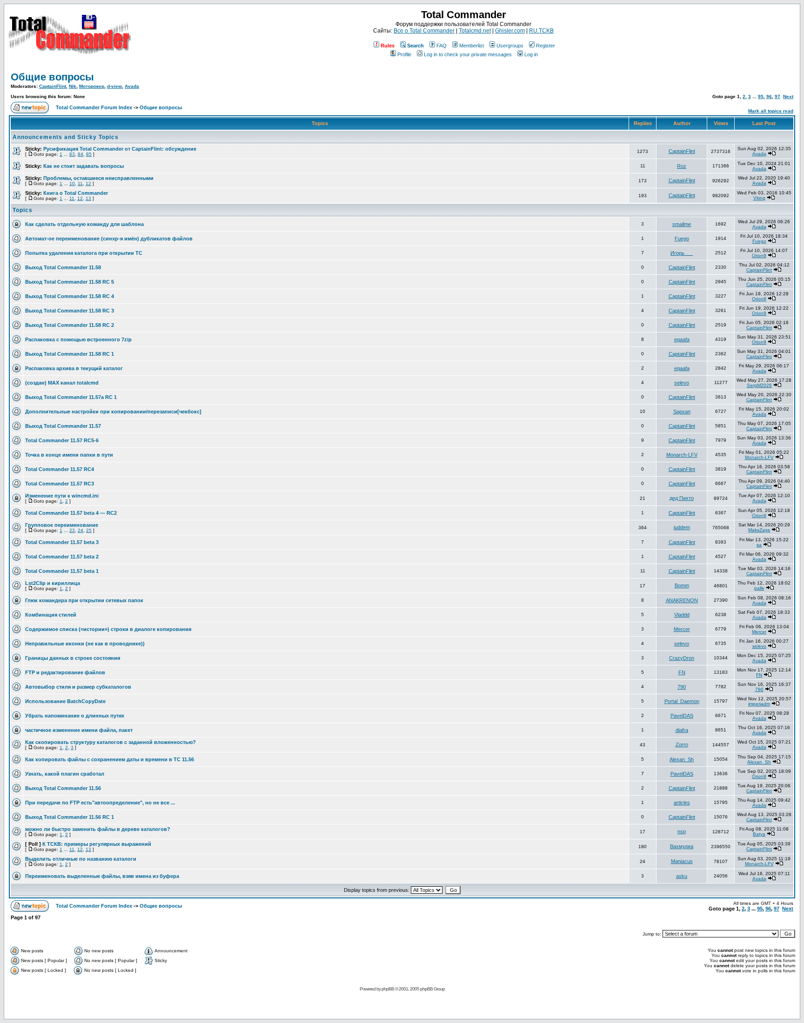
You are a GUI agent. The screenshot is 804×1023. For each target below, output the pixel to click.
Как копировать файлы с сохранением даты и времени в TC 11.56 (109, 759)
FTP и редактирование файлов (65, 672)
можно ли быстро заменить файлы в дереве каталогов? (97, 829)
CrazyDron (681, 658)
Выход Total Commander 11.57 (63, 426)
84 (80, 154)
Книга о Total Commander (75, 193)
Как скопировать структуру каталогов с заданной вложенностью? (110, 742)
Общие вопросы (52, 77)
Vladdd (682, 615)
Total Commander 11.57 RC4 (59, 469)
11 (80, 183)
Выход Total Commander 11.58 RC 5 (69, 282)
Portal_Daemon (681, 701)
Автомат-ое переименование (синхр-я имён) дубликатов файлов (109, 238)
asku (681, 876)
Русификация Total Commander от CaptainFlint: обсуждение (119, 149)
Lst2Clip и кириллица (52, 583)
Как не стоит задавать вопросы (83, 166)
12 (88, 183)
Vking (759, 197)
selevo (681, 382)
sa (759, 544)
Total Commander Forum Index (94, 107)
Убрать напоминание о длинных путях (74, 715)
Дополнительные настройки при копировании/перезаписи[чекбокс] (113, 411)
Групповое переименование (61, 525)
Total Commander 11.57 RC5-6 (62, 440)
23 (72, 530)
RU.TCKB (541, 30)
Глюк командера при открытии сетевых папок (84, 600)
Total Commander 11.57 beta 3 (62, 542)
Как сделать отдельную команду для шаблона (84, 224)
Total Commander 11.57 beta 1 (62, 571)
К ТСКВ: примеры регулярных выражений (96, 844)
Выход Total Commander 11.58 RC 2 (69, 325)
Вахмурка (681, 846)
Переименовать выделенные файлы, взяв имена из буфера (102, 876)
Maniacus (682, 861)
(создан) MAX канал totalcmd (62, 382)
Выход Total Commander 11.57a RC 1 (71, 397)
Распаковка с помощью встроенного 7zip (78, 339)
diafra (682, 730)
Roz (681, 166)
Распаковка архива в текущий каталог (74, 368)
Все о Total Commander (424, 30)
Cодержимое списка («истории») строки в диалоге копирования (108, 629)
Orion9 (759, 255)
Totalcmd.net (475, 30)
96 (769, 96)
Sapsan (681, 411)
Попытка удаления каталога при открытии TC (83, 253)
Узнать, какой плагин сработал (64, 774)
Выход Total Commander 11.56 (63, 788)
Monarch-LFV (681, 455)
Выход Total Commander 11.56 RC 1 (69, 817)
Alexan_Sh (682, 759)
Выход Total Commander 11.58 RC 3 (69, 310)
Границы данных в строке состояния (72, 658)
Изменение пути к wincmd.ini (62, 495)
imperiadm (759, 703)
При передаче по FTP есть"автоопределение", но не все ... (100, 802)
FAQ (441, 45)
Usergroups (509, 45)
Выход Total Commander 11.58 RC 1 (69, 354)
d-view (114, 86)
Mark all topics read (770, 110)
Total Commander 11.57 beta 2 (62, 556)
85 (89, 154)
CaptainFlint (52, 86)
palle (759, 588)
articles (682, 802)
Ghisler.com (510, 30)
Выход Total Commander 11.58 (63, 267)
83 (72, 154)
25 (89, 530)
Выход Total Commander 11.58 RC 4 (69, 296)
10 (72, 183)
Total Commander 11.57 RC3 (59, 483)
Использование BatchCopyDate (65, 701)
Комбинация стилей (50, 615)
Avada (132, 86)
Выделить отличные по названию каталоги (80, 859)
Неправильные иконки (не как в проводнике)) (85, 643)
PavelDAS (681, 715)
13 (88, 198)
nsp (681, 831)
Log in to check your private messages (468, 54)
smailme (681, 224)
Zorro (682, 744)
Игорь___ (681, 253)
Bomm (682, 585)
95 (761, 96)
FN (681, 672)
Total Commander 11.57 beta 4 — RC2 (71, 513)
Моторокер (91, 86)
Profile (404, 54)
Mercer (682, 629)
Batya (759, 834)
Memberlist (471, 45)
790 (681, 687)
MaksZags (759, 529)
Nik (72, 86)
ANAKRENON (682, 600)
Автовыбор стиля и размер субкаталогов (78, 687)
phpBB (388, 988)
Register (545, 45)
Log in (531, 54)
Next (788, 96)
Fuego (682, 238)
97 (777, 96)
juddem (682, 527)
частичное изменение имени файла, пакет (79, 730)
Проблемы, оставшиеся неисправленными (98, 178)
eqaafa (682, 339)
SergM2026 (759, 385)
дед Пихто (682, 498)
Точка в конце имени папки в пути (69, 455)
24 (80, 530)
